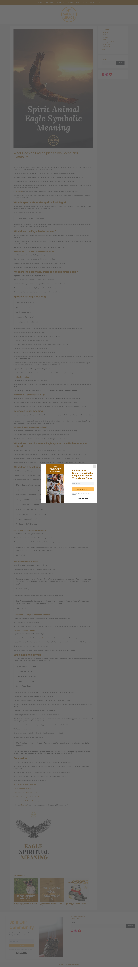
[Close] (94, 466)
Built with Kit (83, 498)
